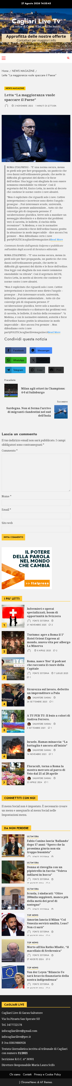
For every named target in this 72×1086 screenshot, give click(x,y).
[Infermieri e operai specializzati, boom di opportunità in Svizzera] (13, 616)
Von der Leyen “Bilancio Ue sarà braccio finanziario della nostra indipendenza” (48, 976)
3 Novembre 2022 (24, 106)
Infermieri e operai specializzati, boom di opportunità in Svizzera (44, 612)
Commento (10, 450)
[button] (4, 58)
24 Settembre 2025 (37, 702)
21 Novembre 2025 (36, 625)
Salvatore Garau (41, 697)
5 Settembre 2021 (36, 728)
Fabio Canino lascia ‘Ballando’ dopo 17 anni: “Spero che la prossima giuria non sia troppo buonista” (48, 846)
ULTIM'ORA (33, 836)
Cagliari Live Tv (36, 21)
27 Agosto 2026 (35, 959)
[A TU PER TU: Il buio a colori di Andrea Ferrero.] (13, 721)
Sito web (7, 523)
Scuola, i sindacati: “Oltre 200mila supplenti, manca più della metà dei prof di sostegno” (47, 899)
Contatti (27, 1074)
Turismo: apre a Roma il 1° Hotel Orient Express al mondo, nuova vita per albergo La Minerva (48, 640)
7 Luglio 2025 (61, 673)
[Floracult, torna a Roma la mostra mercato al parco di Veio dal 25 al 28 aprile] (13, 773)
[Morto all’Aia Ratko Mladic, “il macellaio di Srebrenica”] (13, 950)
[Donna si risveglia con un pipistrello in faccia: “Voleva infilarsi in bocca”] (13, 872)
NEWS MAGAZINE (15, 88)
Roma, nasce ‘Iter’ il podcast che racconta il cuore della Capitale (46, 665)
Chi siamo (15, 1074)
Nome (6, 496)
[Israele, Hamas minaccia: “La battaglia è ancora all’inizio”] (13, 747)
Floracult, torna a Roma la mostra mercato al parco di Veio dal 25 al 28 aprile (46, 770)
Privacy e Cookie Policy (47, 1074)
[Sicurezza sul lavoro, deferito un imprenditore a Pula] (13, 695)
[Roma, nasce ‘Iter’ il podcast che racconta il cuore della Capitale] (13, 668)
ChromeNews (28, 1082)
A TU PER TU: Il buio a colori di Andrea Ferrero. (48, 717)
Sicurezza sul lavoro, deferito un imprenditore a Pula (48, 691)
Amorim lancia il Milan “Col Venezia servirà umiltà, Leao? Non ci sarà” (47, 923)
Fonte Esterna (40, 620)
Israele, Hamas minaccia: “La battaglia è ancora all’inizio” (47, 743)
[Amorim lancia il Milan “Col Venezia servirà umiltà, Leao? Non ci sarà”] (13, 924)
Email (6, 509)
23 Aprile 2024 (34, 782)
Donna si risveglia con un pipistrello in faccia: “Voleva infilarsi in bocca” (47, 871)
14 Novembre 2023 (37, 754)
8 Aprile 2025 (44, 650)
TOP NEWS (32, 915)
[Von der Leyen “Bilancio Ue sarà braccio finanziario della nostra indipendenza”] (13, 977)
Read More (57, 239)
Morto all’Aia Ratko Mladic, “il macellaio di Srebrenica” (48, 949)
